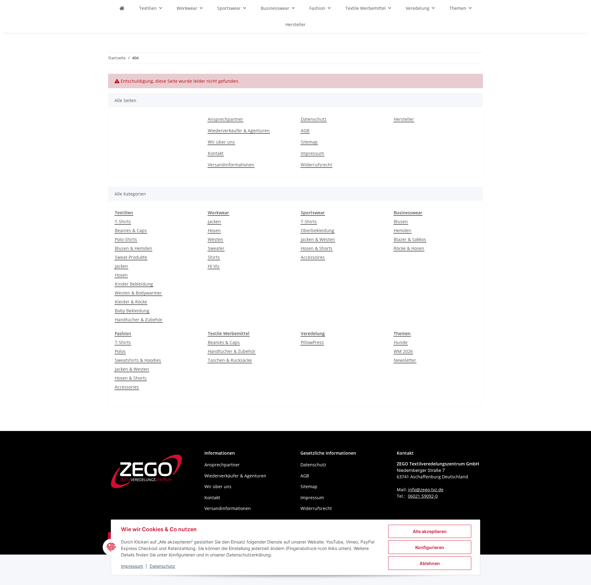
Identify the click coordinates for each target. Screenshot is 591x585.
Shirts (214, 257)
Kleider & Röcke (131, 302)
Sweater (216, 248)
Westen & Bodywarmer (138, 293)
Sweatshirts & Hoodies (138, 360)
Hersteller (295, 24)
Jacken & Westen (318, 239)
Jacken (121, 266)
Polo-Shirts (126, 239)
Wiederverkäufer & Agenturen (239, 130)
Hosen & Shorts (316, 248)
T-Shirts (123, 221)
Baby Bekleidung (132, 311)
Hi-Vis (213, 266)
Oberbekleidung (317, 230)
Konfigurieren (429, 547)
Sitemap (309, 142)
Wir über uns (221, 142)
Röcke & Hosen (409, 248)
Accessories (127, 387)
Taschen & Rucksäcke (230, 360)
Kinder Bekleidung (134, 284)
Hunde (401, 342)
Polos (120, 351)
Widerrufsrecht (316, 165)
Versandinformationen (231, 165)
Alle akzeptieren (430, 531)
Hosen (121, 275)
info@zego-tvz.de (426, 489)
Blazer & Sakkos (410, 239)
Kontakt (215, 153)
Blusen (401, 221)
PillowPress (312, 342)
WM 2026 (403, 351)
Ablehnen (430, 563)
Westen (215, 239)
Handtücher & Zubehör (139, 319)
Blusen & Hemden (133, 248)
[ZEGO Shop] (122, 8)
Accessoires (313, 257)
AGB (305, 130)
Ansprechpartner (225, 119)
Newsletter (405, 360)
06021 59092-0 (423, 496)
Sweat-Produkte (131, 257)
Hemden (402, 230)
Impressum (132, 566)
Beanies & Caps (131, 230)
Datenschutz (162, 566)
